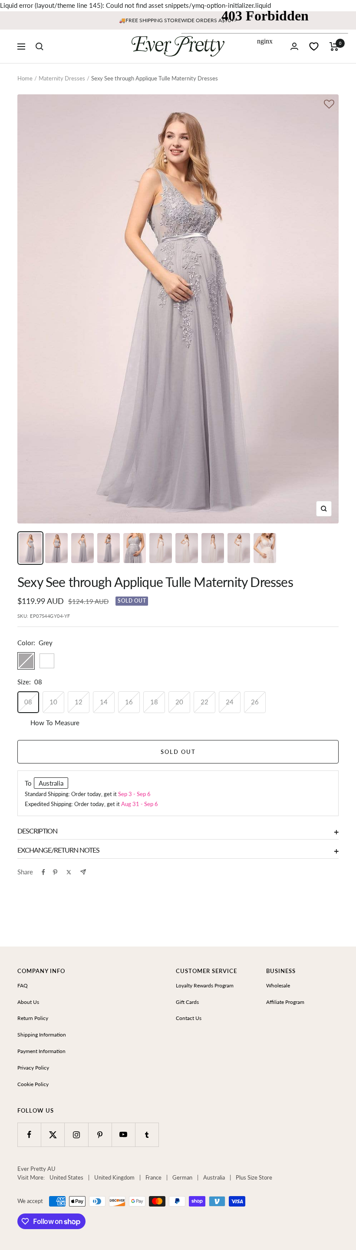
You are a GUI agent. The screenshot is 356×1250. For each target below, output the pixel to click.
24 (230, 702)
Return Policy (32, 1018)
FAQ (22, 985)
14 (104, 702)
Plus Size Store (254, 1177)
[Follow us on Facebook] (29, 1135)
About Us (28, 1002)
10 (53, 702)
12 (78, 702)
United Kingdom (114, 1177)
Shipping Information (41, 1034)
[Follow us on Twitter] (53, 1135)
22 (204, 702)
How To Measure (54, 723)
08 (28, 702)
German (182, 1177)
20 (179, 702)
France (153, 1177)
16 (129, 702)
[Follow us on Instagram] (76, 1135)
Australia (214, 1177)
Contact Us (188, 1018)
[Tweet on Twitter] (69, 872)
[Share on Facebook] (43, 872)
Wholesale (278, 985)
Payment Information (41, 1051)
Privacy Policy (33, 1067)
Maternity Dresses (62, 78)
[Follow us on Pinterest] (100, 1135)
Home (25, 78)
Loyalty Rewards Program (205, 985)
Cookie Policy (33, 1084)
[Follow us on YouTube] (123, 1135)
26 (255, 702)
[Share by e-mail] (83, 872)
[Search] (39, 46)
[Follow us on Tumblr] (147, 1135)
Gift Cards (187, 1002)
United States (66, 1177)
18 (154, 702)
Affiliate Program (285, 1002)
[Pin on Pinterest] (55, 872)
